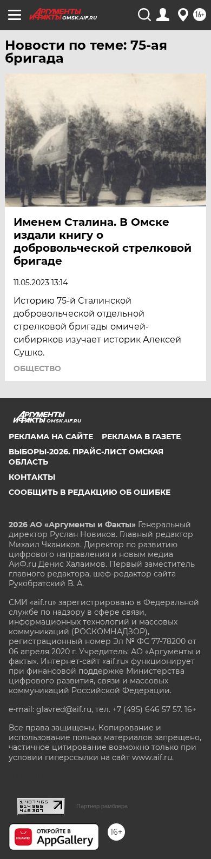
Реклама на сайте (51, 436)
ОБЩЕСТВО (37, 368)
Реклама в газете (141, 436)
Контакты (32, 477)
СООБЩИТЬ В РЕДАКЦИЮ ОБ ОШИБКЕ (89, 492)
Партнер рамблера (102, 806)
